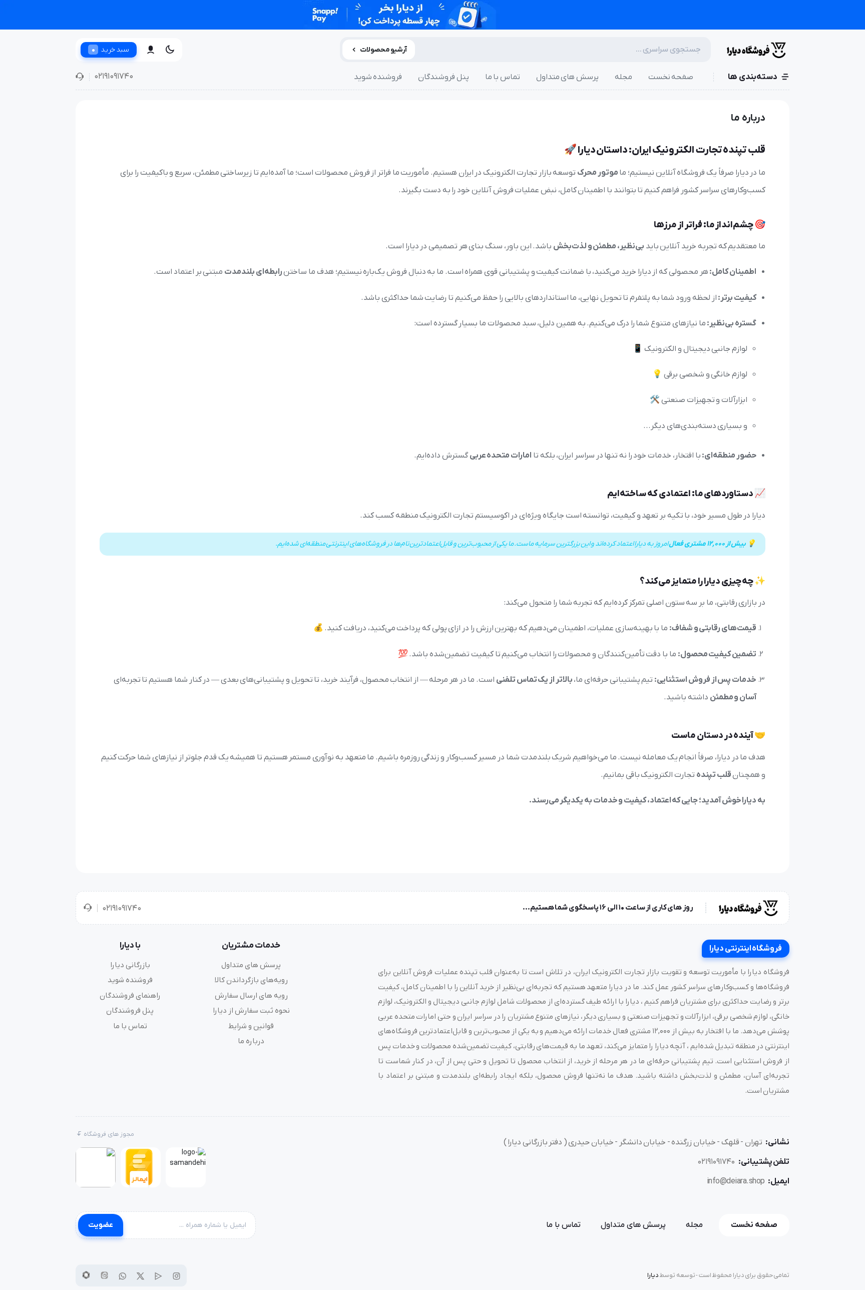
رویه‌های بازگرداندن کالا (251, 980)
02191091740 (113, 76)
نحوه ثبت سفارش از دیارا (251, 1011)
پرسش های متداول (567, 77)
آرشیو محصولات (383, 50)
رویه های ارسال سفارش (251, 996)
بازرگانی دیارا (130, 965)
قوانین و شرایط (251, 1026)
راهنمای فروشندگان (130, 996)
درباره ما (251, 1041)
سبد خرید (110, 50)
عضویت (100, 1225)
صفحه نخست (671, 77)
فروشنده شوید (378, 77)
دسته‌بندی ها (752, 77)
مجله (623, 77)
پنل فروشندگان (443, 77)
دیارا (653, 1275)
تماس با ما (502, 77)
